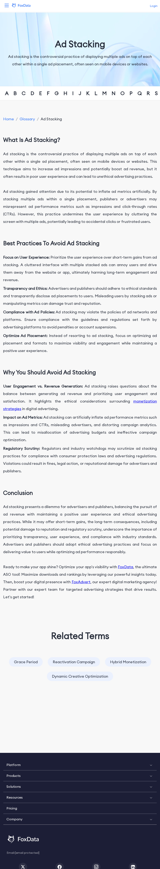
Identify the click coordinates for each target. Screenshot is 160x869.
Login (154, 6)
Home (8, 119)
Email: (23, 852)
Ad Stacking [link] (51, 119)
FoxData (125, 566)
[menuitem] (80, 765)
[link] (8, 119)
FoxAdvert (81, 581)
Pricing (11, 808)
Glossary (27, 119)
